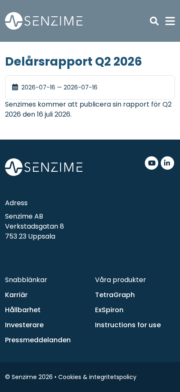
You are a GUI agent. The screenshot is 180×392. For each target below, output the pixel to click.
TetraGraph (115, 295)
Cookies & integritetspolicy (97, 377)
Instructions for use (128, 325)
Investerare (24, 325)
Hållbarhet (23, 310)
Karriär (16, 295)
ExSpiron (109, 310)
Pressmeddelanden (38, 340)
